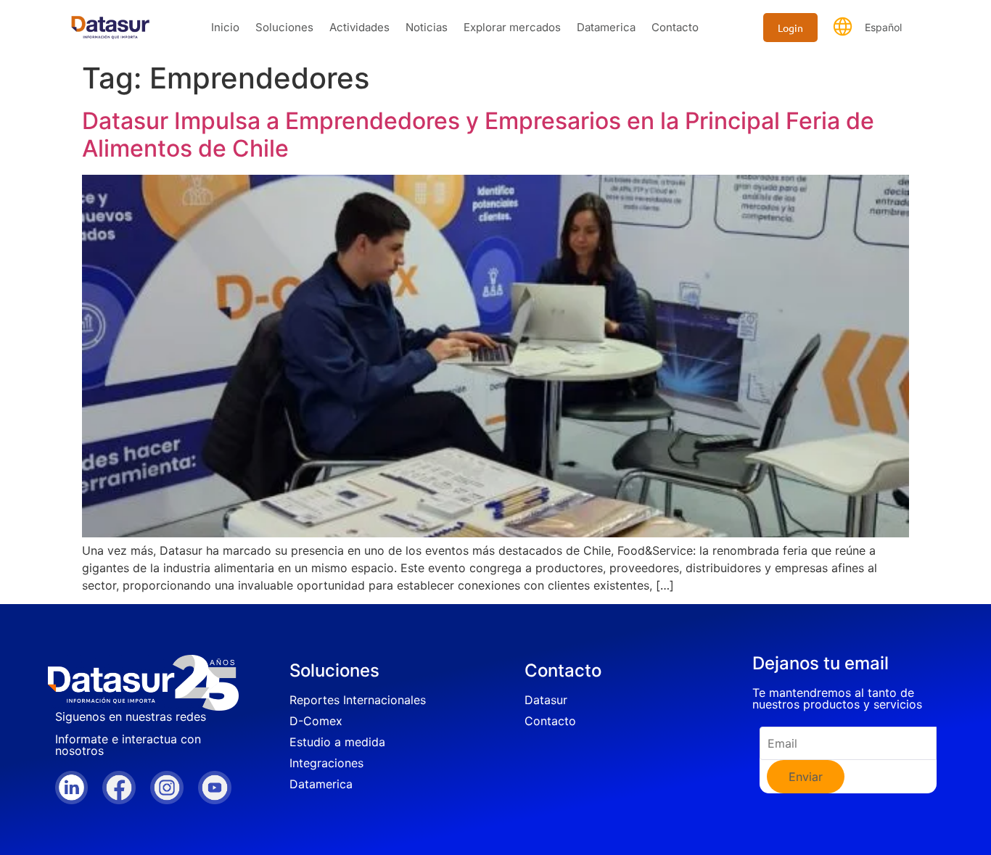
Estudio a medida (337, 742)
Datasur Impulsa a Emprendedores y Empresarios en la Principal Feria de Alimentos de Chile (478, 134)
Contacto (675, 27)
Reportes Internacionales (357, 700)
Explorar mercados (512, 27)
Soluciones (284, 27)
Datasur (546, 700)
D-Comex (315, 721)
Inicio (225, 27)
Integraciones (326, 763)
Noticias (427, 27)
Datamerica (606, 27)
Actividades (359, 27)
